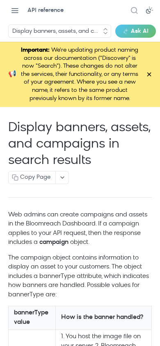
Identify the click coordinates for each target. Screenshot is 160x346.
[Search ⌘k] (134, 10)
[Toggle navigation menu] (14, 10)
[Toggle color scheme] (149, 10)
